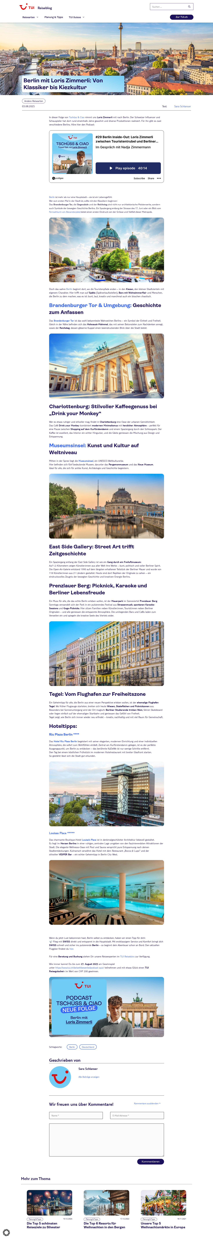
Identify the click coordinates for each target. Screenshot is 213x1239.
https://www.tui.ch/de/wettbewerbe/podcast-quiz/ (79, 967)
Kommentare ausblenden (146, 1103)
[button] (6, 1232)
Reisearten (28, 17)
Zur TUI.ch (182, 17)
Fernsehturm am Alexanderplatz (64, 211)
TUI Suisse (75, 17)
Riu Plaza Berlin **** (64, 734)
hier (71, 948)
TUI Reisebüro (127, 956)
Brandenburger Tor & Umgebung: (90, 305)
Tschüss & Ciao (76, 117)
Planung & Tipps (53, 17)
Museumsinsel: (67, 445)
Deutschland (88, 1046)
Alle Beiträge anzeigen (89, 1076)
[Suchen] (189, 6)
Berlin (52, 197)
